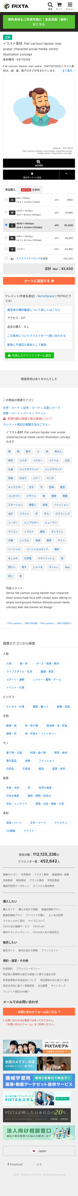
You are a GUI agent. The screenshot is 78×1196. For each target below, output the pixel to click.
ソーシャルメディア (37, 549)
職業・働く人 (40, 706)
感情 (53, 496)
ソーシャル (14, 549)
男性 (10, 460)
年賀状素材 (53, 880)
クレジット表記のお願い (16, 991)
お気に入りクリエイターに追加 (31, 355)
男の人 (58, 451)
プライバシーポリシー (28, 968)
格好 (56, 549)
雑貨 (41, 768)
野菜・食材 (60, 752)
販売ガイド (9, 950)
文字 (31, 487)
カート (59, 9)
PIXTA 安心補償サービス (16, 926)
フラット (24, 513)
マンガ (50, 478)
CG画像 (10, 830)
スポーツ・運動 (15, 679)
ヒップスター (31, 522)
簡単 (49, 540)
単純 (37, 540)
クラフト (29, 830)
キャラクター (15, 487)
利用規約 (8, 968)
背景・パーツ (11, 413)
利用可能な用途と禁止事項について (29, 418)
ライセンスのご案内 (14, 920)
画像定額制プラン (51, 909)
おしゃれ (13, 558)
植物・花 (11, 733)
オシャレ (54, 567)
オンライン (57, 531)
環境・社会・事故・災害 (49, 803)
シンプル (24, 540)
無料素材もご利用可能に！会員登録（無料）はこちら (39, 22)
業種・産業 (63, 706)
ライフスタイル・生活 (19, 671)
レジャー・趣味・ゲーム (47, 679)
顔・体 (24, 663)
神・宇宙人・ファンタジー (40, 733)
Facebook (16, 1164)
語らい (11, 567)
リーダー (13, 522)
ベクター (38, 460)
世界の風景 (45, 787)
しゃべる (38, 567)
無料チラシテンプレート (16, 932)
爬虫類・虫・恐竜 (56, 725)
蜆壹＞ (32, 504)
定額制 (31, 189)
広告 (67, 460)
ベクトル (54, 460)
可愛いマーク (51, 407)
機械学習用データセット (16, 886)
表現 (45, 504)
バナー (36, 478)
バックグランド (53, 469)
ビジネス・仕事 (15, 706)
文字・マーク (11, 407)
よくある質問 (56, 915)
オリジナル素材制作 (44, 886)
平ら (46, 513)
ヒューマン (51, 522)
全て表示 (67, 70)
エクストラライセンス (28, 258)
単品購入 (10, 189)
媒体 (42, 531)
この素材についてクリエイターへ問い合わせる (36, 335)
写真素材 (26, 874)
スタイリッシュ (46, 558)
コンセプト (14, 496)
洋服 (10, 540)
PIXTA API (38, 926)
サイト (61, 540)
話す (24, 567)
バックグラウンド (29, 469)
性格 (51, 487)
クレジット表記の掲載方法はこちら (26, 424)
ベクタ (23, 460)
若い (10, 576)
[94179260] (56, 623)
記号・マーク (31, 407)
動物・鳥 (11, 725)
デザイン (31, 496)
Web (67, 567)
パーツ (27, 413)
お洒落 (27, 558)
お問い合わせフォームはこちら (38, 1012)
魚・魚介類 (31, 725)
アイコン (40, 413)
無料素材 (21, 880)
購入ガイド (9, 909)
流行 (10, 513)
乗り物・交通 (14, 752)
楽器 (27, 760)
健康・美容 (47, 671)
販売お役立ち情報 (28, 950)
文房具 (26, 768)
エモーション (15, 504)
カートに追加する (37, 281)
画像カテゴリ (10, 874)
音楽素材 (8, 880)
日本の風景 (12, 795)
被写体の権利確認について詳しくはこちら (33, 309)
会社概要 (42, 985)
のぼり (23, 478)
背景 (10, 478)
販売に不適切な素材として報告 (26, 344)
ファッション (61, 504)
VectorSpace (45, 296)
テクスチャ (60, 822)
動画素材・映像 (60, 874)
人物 (8, 663)
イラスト (29, 531)
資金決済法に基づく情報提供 (18, 985)
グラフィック (62, 513)
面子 (28, 451)
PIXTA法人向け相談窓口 (46, 932)
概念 (62, 487)
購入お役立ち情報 (28, 909)
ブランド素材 (36, 880)
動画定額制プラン (12, 915)
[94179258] (23, 623)
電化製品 (11, 760)
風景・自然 (58, 768)
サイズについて (36, 920)
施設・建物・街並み (39, 795)
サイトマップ (58, 985)
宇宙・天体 (12, 787)
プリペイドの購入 (35, 915)
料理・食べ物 (38, 752)
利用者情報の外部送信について (20, 980)
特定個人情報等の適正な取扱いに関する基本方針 (29, 974)
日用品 (10, 768)
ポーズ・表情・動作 (47, 663)
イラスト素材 (41, 874)
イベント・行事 (15, 687)
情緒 (65, 496)
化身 (10, 469)
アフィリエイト (49, 950)
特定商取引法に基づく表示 (54, 980)
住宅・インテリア (16, 803)
